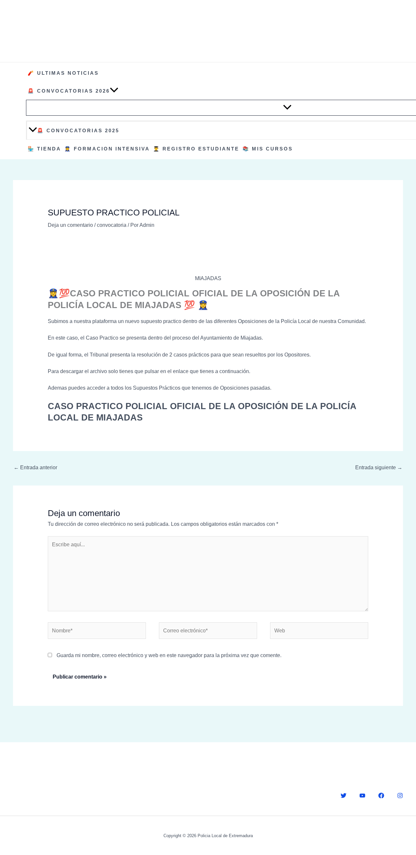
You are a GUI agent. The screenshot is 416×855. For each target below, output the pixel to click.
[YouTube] (362, 795)
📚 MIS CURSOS (267, 148)
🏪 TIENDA (44, 148)
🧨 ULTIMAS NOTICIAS (63, 73)
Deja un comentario (70, 225)
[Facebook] (381, 795)
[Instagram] (400, 795)
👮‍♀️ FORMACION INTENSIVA (107, 148)
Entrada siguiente (378, 467)
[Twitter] (343, 795)
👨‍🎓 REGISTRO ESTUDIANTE (196, 148)
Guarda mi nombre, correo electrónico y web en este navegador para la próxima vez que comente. (169, 655)
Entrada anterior (35, 467)
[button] (114, 91)
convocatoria (111, 225)
